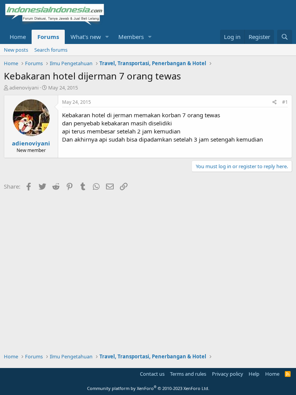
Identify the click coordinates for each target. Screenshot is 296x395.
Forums (48, 37)
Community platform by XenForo (148, 388)
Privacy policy (227, 373)
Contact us (152, 373)
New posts (16, 49)
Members (131, 37)
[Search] (284, 37)
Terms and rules (188, 373)
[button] (107, 37)
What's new (86, 37)
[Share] (274, 102)
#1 (285, 102)
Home (18, 37)
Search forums (50, 49)
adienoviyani (24, 87)
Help (254, 373)
